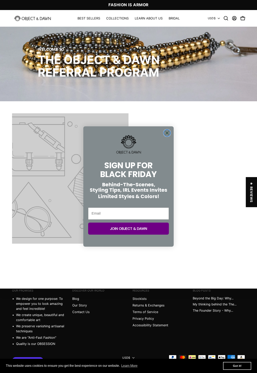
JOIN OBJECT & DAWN (128, 228)
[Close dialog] (167, 133)
